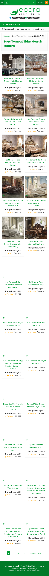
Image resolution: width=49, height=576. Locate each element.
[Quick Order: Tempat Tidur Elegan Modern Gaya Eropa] (27, 399)
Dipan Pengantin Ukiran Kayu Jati (36, 446)
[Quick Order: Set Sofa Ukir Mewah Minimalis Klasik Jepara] (27, 73)
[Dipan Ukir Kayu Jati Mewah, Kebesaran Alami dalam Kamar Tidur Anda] (36, 471)
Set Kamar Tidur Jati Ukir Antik (36, 324)
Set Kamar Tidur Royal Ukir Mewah (36, 362)
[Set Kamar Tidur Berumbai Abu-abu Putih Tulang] (13, 227)
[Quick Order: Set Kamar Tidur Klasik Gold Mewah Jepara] (27, 154)
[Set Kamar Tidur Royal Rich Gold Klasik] (13, 309)
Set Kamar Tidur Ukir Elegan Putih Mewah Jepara (13, 81)
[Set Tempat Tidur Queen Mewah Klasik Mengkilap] (13, 268)
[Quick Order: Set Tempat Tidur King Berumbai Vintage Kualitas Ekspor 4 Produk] (3, 355)
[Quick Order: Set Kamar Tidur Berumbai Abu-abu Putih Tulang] (3, 236)
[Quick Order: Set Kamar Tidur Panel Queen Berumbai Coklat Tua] (3, 195)
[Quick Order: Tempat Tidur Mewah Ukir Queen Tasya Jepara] (3, 114)
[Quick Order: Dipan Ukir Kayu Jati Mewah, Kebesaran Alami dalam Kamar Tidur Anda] (27, 480)
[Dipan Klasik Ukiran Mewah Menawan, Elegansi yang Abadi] (36, 515)
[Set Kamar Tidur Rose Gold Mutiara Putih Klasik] (36, 186)
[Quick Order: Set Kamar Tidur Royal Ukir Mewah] (27, 355)
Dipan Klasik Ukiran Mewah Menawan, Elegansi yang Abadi (36, 531)
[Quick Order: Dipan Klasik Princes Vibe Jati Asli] (3, 480)
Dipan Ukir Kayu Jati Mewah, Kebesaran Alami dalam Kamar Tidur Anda (36, 489)
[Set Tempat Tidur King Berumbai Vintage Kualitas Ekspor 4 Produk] (13, 347)
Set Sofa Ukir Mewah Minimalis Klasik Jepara (36, 81)
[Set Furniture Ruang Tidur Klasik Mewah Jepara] (36, 105)
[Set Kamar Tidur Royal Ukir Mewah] (36, 347)
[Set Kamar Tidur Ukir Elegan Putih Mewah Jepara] (13, 64)
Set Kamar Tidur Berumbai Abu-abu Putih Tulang (13, 244)
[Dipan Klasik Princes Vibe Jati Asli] (13, 471)
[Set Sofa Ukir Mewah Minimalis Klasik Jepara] (36, 64)
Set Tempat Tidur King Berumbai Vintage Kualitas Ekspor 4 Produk (13, 364)
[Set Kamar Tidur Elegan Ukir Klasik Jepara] (13, 146)
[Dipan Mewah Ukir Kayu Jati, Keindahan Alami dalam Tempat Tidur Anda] (13, 515)
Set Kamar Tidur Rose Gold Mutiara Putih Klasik (36, 203)
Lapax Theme (14, 571)
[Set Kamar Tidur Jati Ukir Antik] (36, 309)
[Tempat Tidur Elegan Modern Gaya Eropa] (36, 390)
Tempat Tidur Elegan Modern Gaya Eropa (36, 405)
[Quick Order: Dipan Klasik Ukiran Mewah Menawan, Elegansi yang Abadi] (27, 523)
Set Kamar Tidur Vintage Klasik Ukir (36, 242)
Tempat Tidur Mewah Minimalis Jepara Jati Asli (13, 447)
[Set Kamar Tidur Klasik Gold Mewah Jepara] (36, 146)
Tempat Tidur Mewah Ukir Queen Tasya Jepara (13, 122)
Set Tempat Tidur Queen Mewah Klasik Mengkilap (13, 285)
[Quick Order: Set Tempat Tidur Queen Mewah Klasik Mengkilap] (3, 277)
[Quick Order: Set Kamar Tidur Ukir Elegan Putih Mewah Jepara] (3, 73)
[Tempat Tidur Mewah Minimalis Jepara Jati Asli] (13, 431)
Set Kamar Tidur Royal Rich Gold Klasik (13, 324)
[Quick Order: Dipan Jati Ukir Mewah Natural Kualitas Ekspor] (3, 399)
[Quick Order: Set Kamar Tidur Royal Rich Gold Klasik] (3, 317)
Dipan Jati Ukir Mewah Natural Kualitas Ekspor (13, 407)
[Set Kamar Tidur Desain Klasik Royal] (36, 268)
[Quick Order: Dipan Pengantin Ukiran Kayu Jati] (27, 439)
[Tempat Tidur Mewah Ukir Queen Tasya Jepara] (13, 105)
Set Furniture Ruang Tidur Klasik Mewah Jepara (36, 122)
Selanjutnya (35, 553)
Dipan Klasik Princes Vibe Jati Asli (13, 486)
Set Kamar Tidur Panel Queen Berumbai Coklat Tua (13, 203)
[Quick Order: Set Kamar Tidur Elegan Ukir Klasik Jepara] (3, 154)
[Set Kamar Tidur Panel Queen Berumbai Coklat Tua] (13, 186)
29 (25, 553)
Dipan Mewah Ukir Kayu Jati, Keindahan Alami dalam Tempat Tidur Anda (13, 532)
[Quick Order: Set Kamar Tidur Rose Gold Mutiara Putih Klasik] (27, 195)
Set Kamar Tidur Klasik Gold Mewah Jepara (36, 161)
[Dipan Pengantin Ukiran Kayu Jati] (36, 431)
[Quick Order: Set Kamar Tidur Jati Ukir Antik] (27, 317)
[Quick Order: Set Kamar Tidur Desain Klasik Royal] (27, 277)
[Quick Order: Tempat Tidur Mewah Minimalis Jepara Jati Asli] (3, 439)
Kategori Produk (14, 24)
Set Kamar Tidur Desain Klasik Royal (36, 283)
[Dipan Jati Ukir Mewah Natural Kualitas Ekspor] (13, 390)
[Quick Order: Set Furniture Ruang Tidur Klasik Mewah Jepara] (27, 114)
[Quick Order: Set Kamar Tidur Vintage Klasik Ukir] (27, 236)
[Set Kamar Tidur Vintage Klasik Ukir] (36, 227)
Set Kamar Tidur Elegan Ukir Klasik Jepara (13, 162)
